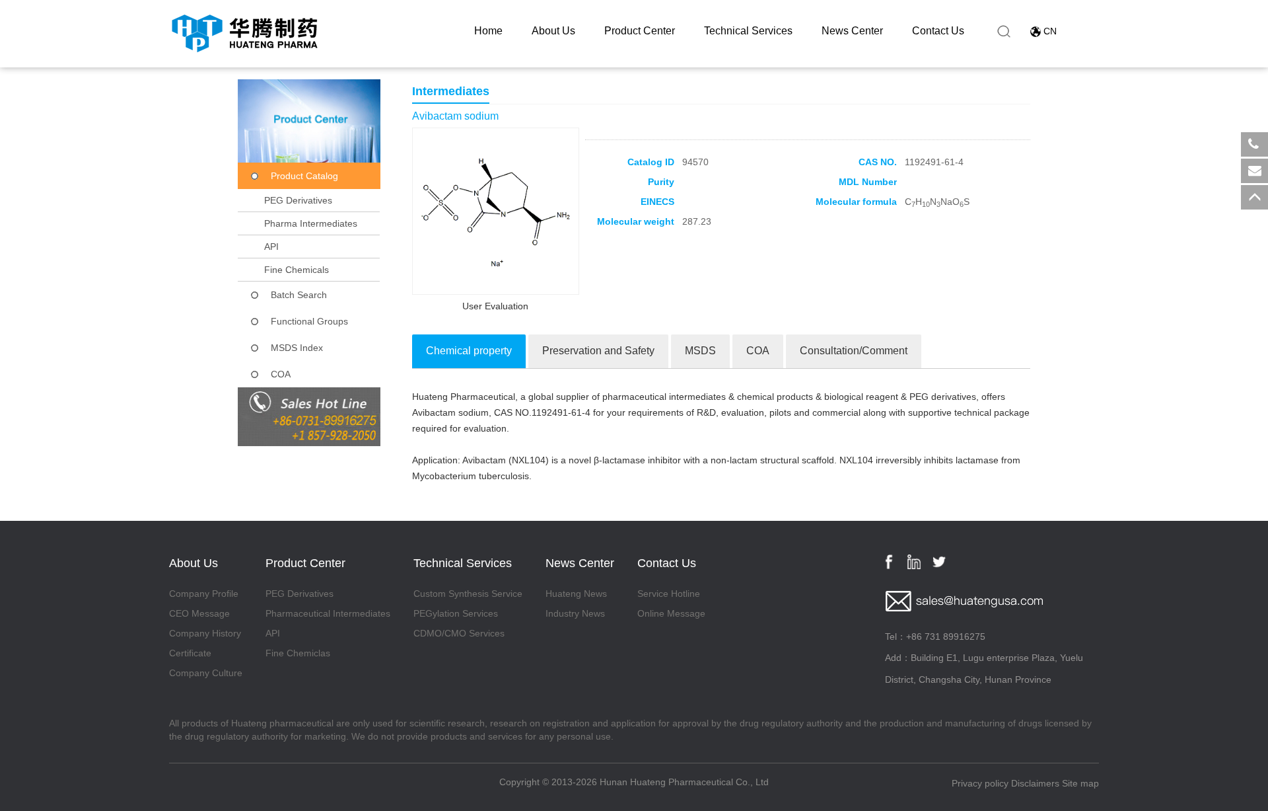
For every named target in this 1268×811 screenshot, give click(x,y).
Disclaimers (1035, 783)
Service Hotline (668, 593)
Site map (1080, 783)
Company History (205, 633)
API (271, 246)
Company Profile (203, 593)
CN (1050, 31)
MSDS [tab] (700, 350)
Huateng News (576, 593)
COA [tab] (757, 350)
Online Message (671, 613)
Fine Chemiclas (297, 653)
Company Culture (205, 673)
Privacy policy (980, 783)
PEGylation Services (455, 613)
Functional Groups (309, 321)
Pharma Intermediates (310, 223)
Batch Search (299, 295)
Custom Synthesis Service (467, 593)
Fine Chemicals (296, 269)
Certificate (190, 653)
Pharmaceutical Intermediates (327, 613)
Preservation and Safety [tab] (598, 350)
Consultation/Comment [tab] (853, 350)
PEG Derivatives (298, 200)
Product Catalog (304, 176)
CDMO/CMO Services (459, 633)
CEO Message (199, 613)
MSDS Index (297, 347)
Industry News (575, 613)
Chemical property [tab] (469, 350)
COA (281, 374)
